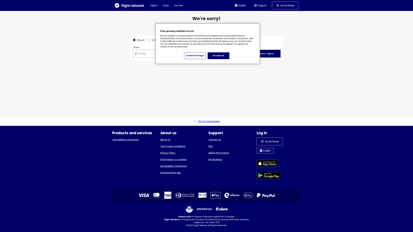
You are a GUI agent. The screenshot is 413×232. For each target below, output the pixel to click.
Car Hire (178, 5)
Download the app (170, 172)
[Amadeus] (204, 209)
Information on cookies (173, 159)
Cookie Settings (195, 55)
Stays (166, 5)
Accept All (218, 55)
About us (165, 139)
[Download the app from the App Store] (269, 164)
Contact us (214, 139)
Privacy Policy (168, 153)
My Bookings (215, 159)
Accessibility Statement (173, 166)
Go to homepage (209, 121)
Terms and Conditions (172, 146)
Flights (154, 5)
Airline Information (218, 153)
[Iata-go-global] (189, 209)
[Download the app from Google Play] (269, 176)
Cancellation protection (125, 139)
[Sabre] (222, 209)
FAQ (210, 146)
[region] (207, 43)
